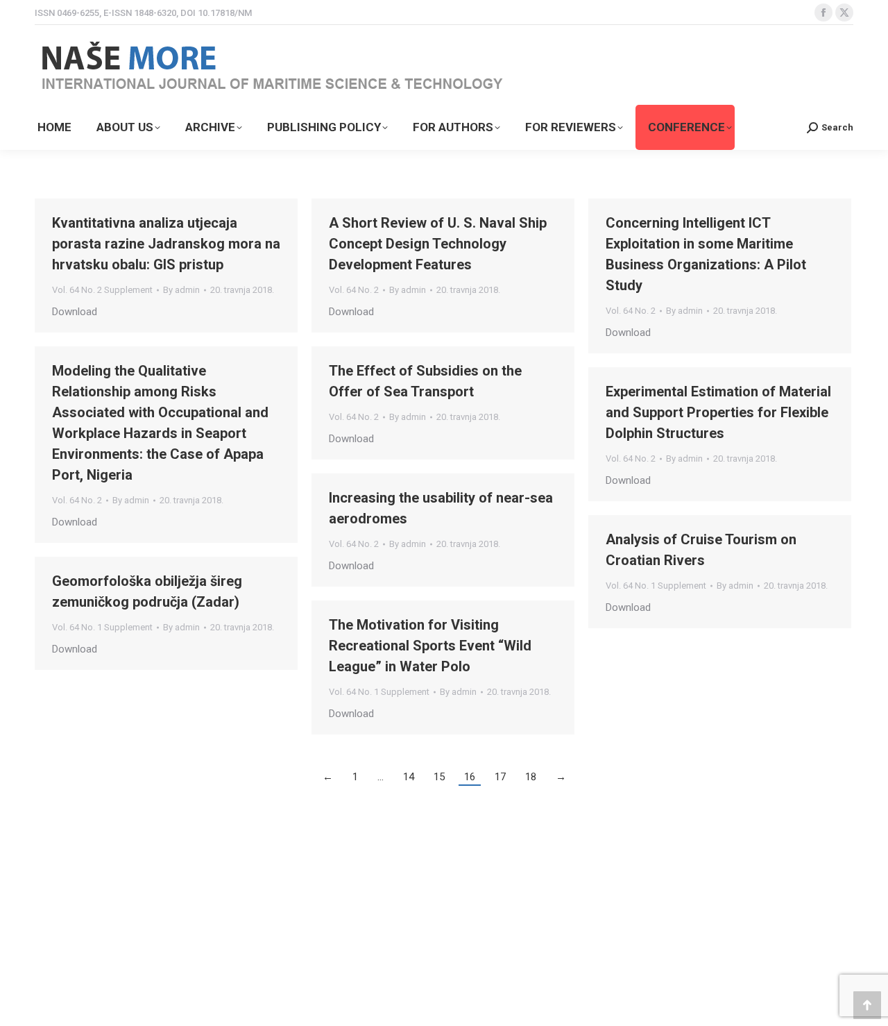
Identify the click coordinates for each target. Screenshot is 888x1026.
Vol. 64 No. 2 (354, 290)
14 (408, 777)
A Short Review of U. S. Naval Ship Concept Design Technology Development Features (438, 244)
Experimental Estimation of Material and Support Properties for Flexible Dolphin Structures (718, 412)
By (181, 290)
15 (439, 777)
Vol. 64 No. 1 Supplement (656, 585)
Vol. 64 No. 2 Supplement (102, 290)
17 (500, 777)
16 (469, 777)
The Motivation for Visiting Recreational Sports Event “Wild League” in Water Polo (430, 645)
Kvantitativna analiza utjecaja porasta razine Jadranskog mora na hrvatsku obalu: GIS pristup (166, 244)
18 (530, 777)
